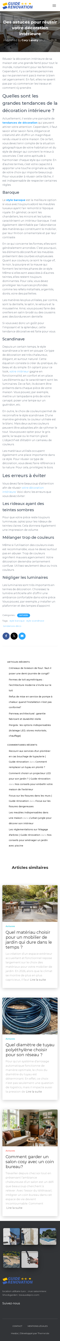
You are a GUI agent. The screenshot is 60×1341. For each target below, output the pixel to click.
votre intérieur (19, 371)
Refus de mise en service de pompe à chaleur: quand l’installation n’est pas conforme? (30, 702)
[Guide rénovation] (18, 6)
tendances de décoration (19, 122)
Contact (17, 1326)
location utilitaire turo (14, 1291)
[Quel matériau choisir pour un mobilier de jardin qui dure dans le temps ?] (30, 903)
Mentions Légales (38, 1326)
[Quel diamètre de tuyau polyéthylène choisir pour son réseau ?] (30, 1015)
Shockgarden (9, 1294)
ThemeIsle (43, 1333)
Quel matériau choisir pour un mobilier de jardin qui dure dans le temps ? (29, 940)
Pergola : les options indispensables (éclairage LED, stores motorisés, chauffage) (30, 730)
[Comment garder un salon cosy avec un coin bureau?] (30, 1127)
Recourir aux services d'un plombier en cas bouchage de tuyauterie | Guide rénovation (29, 756)
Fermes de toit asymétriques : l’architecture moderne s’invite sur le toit (30, 685)
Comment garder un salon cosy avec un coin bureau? (30, 1161)
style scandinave (35, 620)
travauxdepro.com (29, 1294)
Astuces (23, 615)
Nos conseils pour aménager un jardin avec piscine (30, 840)
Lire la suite (38, 979)
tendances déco (12, 626)
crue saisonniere (37, 1291)
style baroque (15, 200)
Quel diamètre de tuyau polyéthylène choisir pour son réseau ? (30, 1049)
